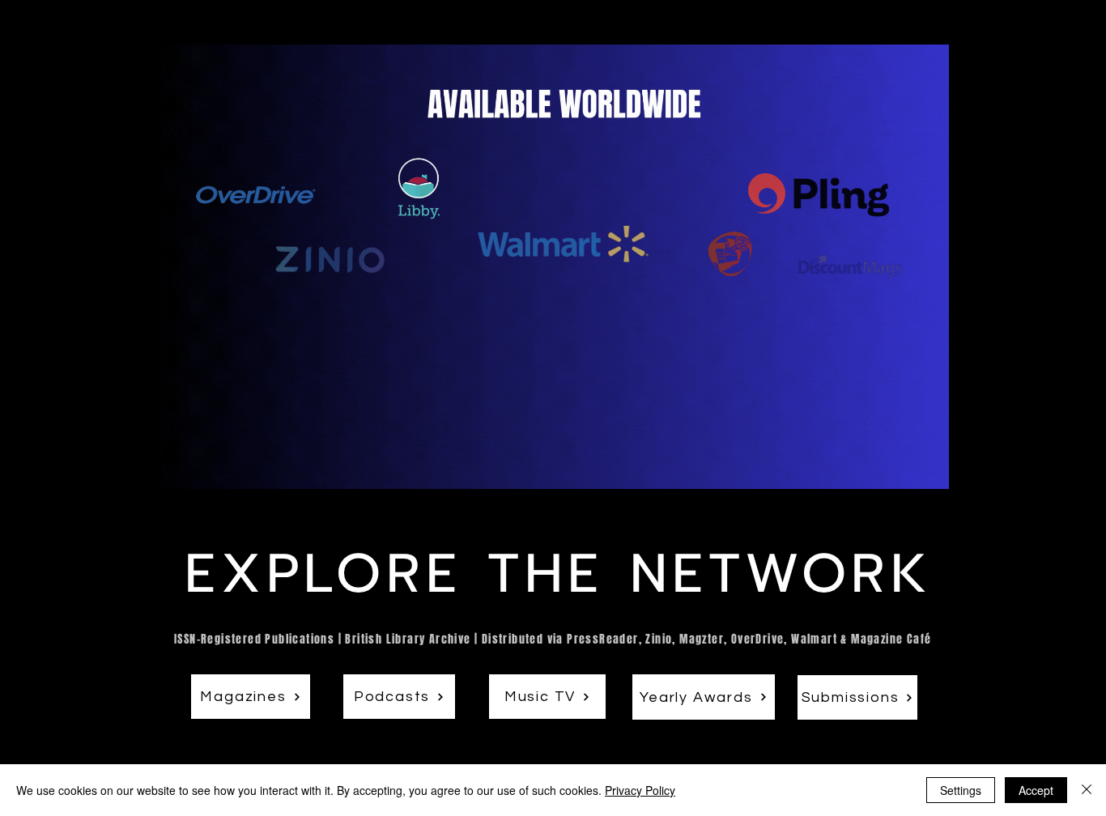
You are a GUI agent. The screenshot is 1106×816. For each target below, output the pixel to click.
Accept (1036, 790)
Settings (960, 790)
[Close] (1086, 790)
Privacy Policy (640, 790)
